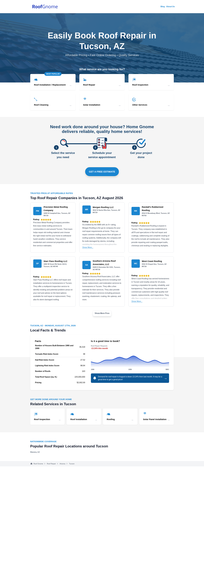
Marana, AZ (35, 452)
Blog (163, 7)
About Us (170, 7)
